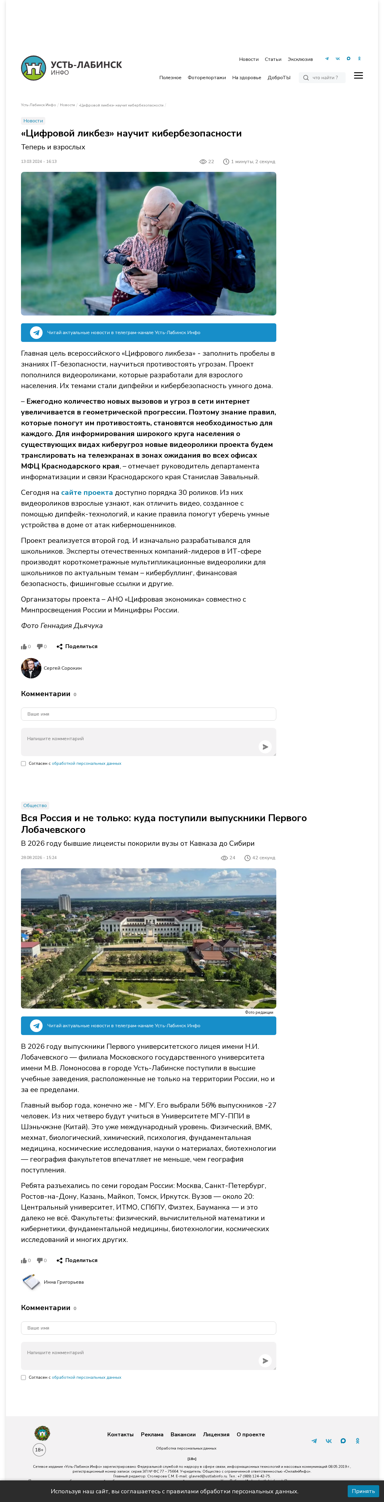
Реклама (152, 1435)
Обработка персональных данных (186, 1448)
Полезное (170, 77)
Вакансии (183, 1435)
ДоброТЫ (279, 77)
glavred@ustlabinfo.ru (208, 1476)
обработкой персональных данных (86, 763)
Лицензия (216, 1435)
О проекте (251, 1435)
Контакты (120, 1435)
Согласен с (75, 763)
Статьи (273, 59)
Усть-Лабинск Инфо (38, 105)
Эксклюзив (300, 59)
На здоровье (246, 77)
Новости (249, 59)
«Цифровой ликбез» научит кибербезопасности (121, 105)
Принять (363, 1491)
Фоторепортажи (207, 77)
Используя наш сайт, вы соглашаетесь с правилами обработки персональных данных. (174, 1491)
